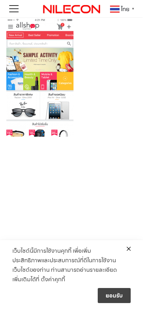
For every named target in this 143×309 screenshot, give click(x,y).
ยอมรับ (114, 295)
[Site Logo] (71, 8)
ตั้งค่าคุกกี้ (53, 279)
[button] (13, 8)
